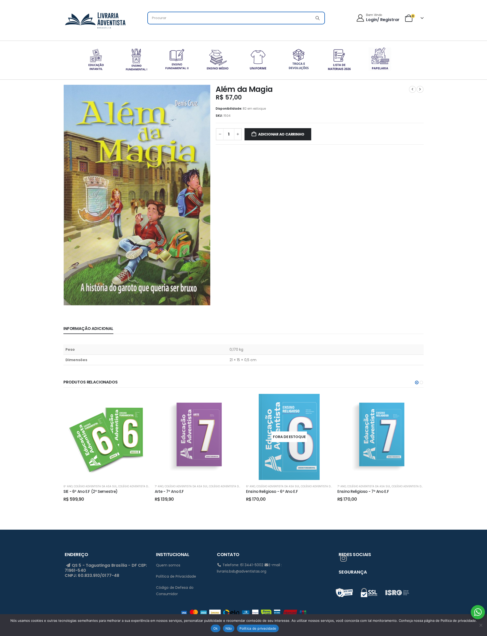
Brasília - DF (124, 565)
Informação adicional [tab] (88, 328)
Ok (215, 628)
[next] (420, 89)
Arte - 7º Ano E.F (169, 491)
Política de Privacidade (176, 576)
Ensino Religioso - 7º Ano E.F (363, 491)
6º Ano (68, 486)
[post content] (106, 437)
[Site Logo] (95, 19)
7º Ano (159, 486)
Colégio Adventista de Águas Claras (144, 486)
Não (228, 628)
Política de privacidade (257, 628)
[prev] (412, 89)
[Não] (480, 625)
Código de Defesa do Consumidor (175, 590)
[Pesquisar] (317, 18)
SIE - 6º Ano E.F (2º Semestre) (90, 491)
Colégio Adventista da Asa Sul (95, 486)
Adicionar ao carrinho (281, 134)
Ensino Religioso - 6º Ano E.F (272, 491)
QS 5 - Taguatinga (90, 565)
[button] (416, 382)
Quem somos (168, 565)
